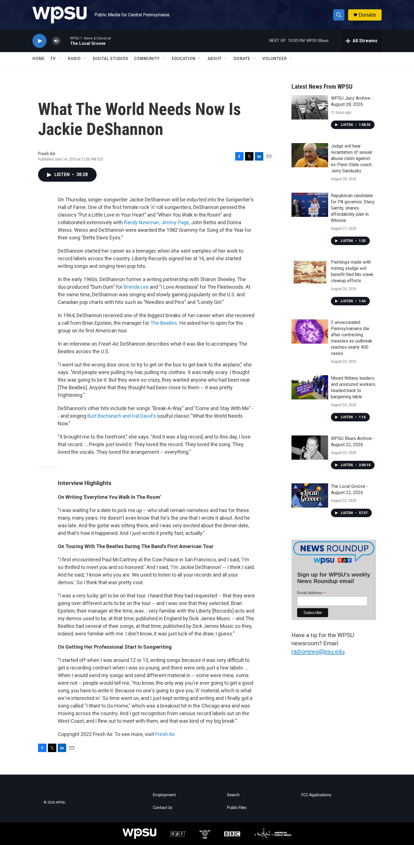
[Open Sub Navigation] (60, 58)
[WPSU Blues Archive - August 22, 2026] (309, 447)
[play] (39, 41)
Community (147, 58)
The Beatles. (164, 323)
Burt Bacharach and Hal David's (121, 416)
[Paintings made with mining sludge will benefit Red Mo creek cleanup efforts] (309, 271)
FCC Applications (316, 795)
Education (183, 58)
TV (53, 58)
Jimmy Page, (175, 222)
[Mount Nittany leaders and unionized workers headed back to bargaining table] (309, 387)
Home (38, 58)
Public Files (236, 808)
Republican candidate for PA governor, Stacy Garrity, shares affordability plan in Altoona (353, 208)
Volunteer (274, 58)
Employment (164, 795)
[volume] (56, 41)
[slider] (65, 41)
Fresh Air (165, 734)
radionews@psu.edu (317, 651)
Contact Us (162, 808)
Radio (74, 58)
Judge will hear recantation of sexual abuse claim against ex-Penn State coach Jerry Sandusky (351, 158)
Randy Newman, (142, 222)
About (215, 58)
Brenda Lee (136, 287)
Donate (367, 15)
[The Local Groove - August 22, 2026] (309, 495)
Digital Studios (110, 58)
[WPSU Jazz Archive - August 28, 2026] (309, 107)
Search (233, 795)
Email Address (311, 592)
